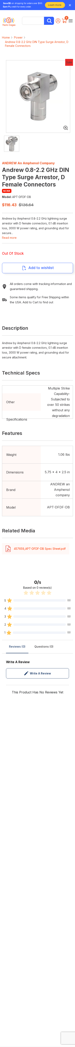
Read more (9, 237)
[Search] (49, 21)
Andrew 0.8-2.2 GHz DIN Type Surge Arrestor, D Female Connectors (36, 44)
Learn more (54, 4)
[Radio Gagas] (9, 20)
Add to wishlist (41, 268)
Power (18, 37)
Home (6, 37)
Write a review (40, 673)
